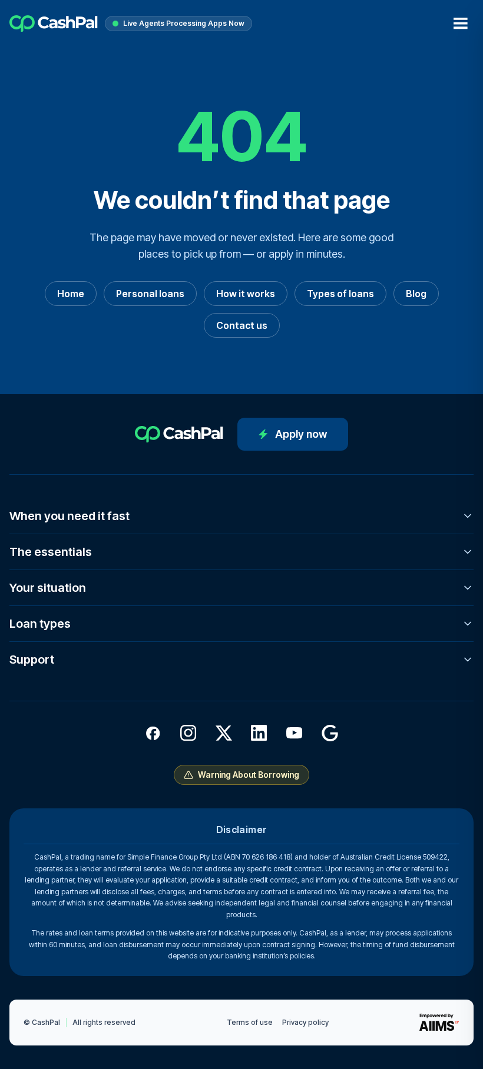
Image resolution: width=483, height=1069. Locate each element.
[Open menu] (461, 23)
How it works (245, 293)
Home (70, 293)
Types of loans (340, 293)
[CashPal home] (53, 23)
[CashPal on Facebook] (153, 733)
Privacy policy (305, 1022)
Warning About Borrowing (248, 775)
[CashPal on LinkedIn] (259, 733)
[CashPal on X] (224, 733)
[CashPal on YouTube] (294, 733)
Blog (416, 293)
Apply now (301, 434)
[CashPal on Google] (330, 733)
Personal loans (150, 293)
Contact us (241, 325)
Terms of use (250, 1022)
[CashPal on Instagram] (188, 733)
